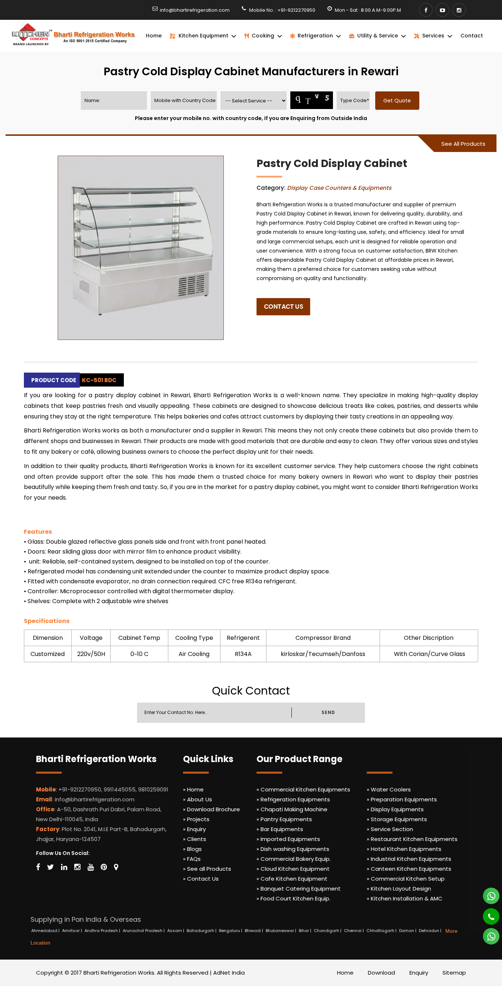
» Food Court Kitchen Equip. (293, 898)
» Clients (194, 839)
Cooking (263, 35)
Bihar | (305, 931)
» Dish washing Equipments (293, 849)
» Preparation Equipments (402, 799)
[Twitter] (50, 867)
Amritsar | (72, 931)
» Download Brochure (211, 809)
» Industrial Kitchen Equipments (409, 859)
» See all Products (207, 869)
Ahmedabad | (46, 931)
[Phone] (486, 913)
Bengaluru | (231, 931)
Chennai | (354, 931)
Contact (471, 35)
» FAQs (192, 859)
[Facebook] (426, 10)
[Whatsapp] (487, 893)
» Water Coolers (389, 789)
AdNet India (229, 972)
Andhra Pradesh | (103, 931)
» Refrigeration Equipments (293, 799)
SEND (328, 712)
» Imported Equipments (288, 839)
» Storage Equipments (397, 819)
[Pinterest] (104, 867)
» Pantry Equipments (284, 819)
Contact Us (283, 306)
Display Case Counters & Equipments (339, 188)
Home (154, 35)
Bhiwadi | (254, 931)
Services (433, 35)
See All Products (463, 144)
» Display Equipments (395, 809)
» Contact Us (201, 878)
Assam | (176, 931)
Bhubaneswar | (281, 931)
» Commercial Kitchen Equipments (303, 789)
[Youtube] (442, 10)
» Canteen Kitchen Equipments (409, 869)
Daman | (408, 931)
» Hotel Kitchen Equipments (404, 849)
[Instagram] (459, 10)
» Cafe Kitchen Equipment (292, 878)
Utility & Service (377, 35)
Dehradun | (430, 931)
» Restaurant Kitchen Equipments (412, 839)
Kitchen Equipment (203, 35)
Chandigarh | (328, 931)
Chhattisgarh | (382, 931)
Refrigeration (315, 35)
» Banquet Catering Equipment (299, 888)
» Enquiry (194, 829)
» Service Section (390, 829)
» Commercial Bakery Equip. (294, 859)
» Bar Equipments (280, 829)
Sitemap (454, 972)
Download (381, 972)
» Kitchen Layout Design (399, 888)
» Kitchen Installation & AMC (404, 898)
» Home (193, 789)
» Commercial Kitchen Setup (406, 878)
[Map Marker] (116, 867)
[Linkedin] (64, 867)
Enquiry (418, 972)
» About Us (197, 799)
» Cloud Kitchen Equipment (293, 869)
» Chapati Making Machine (292, 809)
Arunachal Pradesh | (144, 931)
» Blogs (192, 849)
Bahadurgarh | (202, 931)
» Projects (196, 819)
